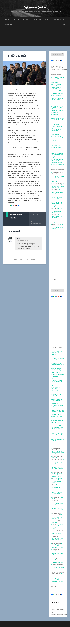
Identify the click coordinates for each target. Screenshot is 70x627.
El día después (17, 55)
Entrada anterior (36, 221)
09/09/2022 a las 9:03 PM (22, 240)
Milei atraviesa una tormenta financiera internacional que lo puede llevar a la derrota (58, 97)
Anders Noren (55, 623)
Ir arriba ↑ (64, 623)
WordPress (33, 623)
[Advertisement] (35, 36)
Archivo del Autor (11, 218)
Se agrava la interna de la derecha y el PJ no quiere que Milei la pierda (58, 79)
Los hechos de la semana (58, 101)
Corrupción (8, 24)
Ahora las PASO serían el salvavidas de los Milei (58, 144)
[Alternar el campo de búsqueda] (64, 24)
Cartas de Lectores (58, 19)
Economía (26, 19)
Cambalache (55, 104)
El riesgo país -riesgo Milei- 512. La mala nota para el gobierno (57, 123)
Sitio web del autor (14, 218)
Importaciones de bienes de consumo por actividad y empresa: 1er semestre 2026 (58, 155)
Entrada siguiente (37, 223)
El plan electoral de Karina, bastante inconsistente (58, 119)
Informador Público (35, 7)
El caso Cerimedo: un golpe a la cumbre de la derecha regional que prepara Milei (57, 128)
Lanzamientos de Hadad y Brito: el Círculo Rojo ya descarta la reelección (58, 161)
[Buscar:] (57, 54)
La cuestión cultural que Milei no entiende (57, 133)
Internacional (36, 19)
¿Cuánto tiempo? (56, 112)
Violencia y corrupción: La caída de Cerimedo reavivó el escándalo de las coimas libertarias (58, 86)
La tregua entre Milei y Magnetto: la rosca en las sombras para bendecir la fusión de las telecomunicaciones (58, 139)
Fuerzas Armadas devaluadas (56, 115)
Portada (7, 19)
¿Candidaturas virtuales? (57, 147)
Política (16, 19)
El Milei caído (55, 82)
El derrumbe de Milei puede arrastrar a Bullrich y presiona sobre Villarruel (58, 92)
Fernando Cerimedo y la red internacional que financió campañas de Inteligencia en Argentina (57, 108)
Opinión (47, 19)
